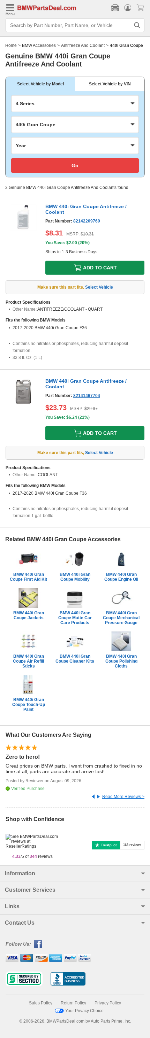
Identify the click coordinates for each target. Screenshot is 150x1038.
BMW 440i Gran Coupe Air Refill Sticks (28, 661)
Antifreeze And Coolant (83, 45)
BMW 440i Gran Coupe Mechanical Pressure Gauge (121, 617)
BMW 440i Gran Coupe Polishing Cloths (121, 661)
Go (75, 165)
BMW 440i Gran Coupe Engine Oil (121, 577)
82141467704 (86, 395)
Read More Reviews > (123, 796)
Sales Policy (40, 1003)
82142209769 (86, 221)
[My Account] (127, 7)
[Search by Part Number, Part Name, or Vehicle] (137, 25)
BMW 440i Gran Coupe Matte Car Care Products (75, 617)
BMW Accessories (39, 45)
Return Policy (73, 1003)
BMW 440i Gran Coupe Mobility (75, 577)
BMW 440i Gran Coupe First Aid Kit (28, 577)
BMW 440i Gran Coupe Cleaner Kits (74, 659)
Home (11, 45)
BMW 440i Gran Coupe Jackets (28, 615)
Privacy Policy (108, 1003)
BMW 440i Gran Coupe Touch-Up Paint (28, 704)
